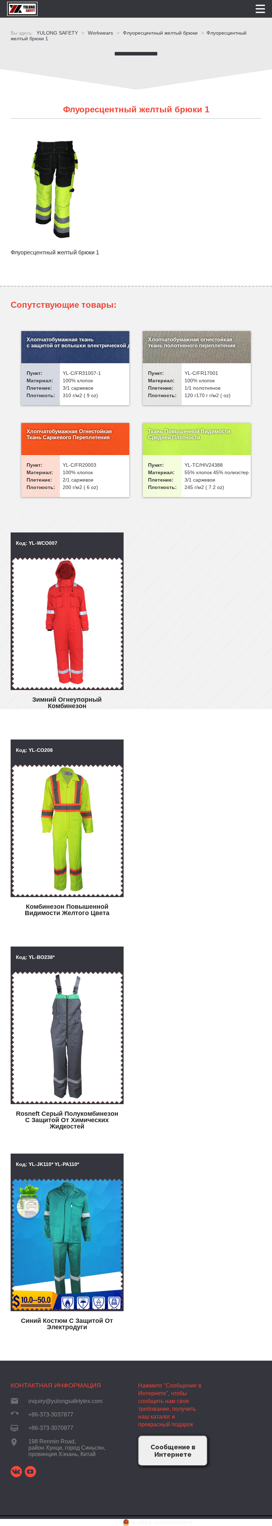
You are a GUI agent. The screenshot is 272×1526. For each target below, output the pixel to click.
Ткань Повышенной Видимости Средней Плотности (189, 434)
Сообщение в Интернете (173, 1450)
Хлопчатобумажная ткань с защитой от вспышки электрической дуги (78, 342)
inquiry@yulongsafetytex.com (65, 1401)
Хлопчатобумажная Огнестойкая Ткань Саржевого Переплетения (69, 434)
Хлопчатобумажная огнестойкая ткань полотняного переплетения (192, 342)
